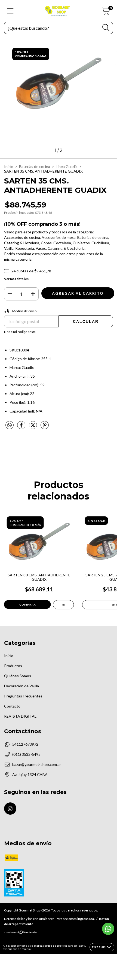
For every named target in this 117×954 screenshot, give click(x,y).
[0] (105, 12)
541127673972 (25, 744)
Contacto (12, 706)
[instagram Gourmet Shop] (10, 808)
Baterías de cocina (34, 166)
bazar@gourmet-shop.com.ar (36, 764)
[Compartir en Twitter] (33, 427)
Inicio (8, 166)
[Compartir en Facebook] (21, 427)
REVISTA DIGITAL (20, 716)
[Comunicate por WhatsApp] (108, 929)
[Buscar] (106, 27)
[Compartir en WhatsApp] (9, 425)
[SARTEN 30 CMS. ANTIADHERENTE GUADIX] (63, 604)
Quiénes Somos (17, 675)
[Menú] (10, 11)
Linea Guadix (67, 166)
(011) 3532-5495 (26, 754)
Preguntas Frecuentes (23, 696)
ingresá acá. (86, 919)
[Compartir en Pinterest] (45, 427)
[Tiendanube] (21, 933)
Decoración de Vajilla (21, 686)
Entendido (102, 947)
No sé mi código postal (20, 332)
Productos (13, 665)
